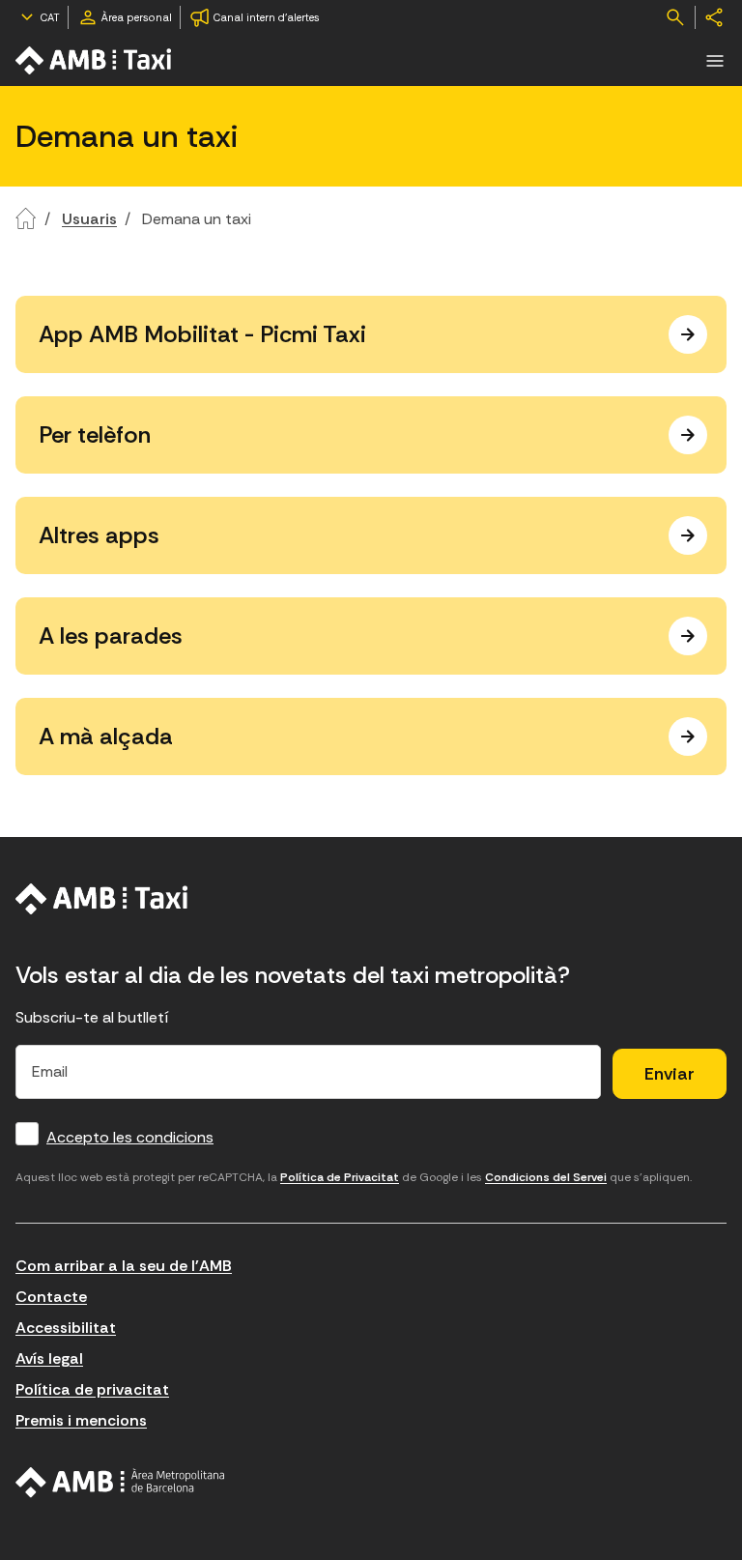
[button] (715, 60)
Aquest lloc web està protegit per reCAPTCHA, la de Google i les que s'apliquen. (353, 1177)
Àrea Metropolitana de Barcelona (120, 1482)
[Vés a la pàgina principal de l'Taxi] (94, 60)
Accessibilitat (65, 1327)
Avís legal (49, 1358)
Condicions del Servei (546, 1177)
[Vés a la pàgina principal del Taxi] (101, 898)
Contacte (51, 1296)
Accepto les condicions (130, 1137)
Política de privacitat (92, 1389)
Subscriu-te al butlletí (92, 1017)
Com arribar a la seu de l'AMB (123, 1266)
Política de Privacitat (339, 1177)
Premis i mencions (81, 1420)
